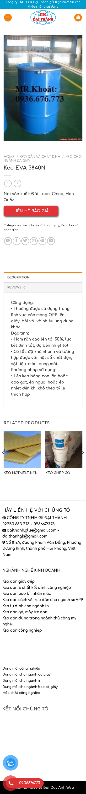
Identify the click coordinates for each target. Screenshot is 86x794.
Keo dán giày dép (18, 582)
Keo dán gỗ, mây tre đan (24, 612)
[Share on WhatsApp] (8, 241)
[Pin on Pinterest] (42, 241)
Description (18, 277)
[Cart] (78, 17)
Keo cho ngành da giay (41, 225)
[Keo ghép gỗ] (63, 449)
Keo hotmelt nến (21, 473)
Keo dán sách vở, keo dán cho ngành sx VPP (42, 600)
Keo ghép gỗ (57, 473)
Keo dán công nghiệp (22, 631)
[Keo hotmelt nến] (22, 449)
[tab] (43, 277)
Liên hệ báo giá (30, 211)
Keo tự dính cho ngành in (25, 606)
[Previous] (3, 462)
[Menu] (8, 17)
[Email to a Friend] (34, 241)
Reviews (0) (17, 287)
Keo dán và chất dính (40, 157)
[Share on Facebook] (17, 241)
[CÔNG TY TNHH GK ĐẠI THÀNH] (43, 17)
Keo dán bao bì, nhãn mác (26, 594)
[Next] (82, 462)
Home (9, 157)
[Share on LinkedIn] (51, 241)
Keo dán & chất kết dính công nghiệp (36, 588)
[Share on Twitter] (25, 241)
